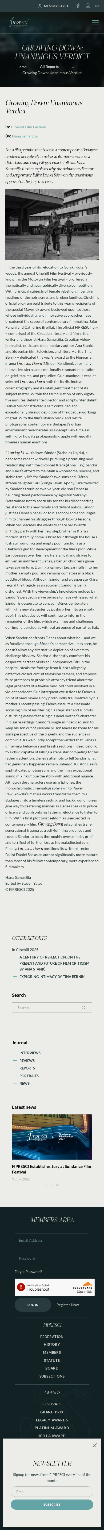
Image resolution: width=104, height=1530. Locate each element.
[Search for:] (52, 1007)
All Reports (49, 66)
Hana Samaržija (25, 136)
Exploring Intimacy (38, 977)
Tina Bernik (74, 977)
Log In (32, 1304)
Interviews (30, 1053)
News (24, 1083)
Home (22, 66)
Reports (27, 1068)
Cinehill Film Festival (28, 127)
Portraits (29, 1076)
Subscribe (52, 1504)
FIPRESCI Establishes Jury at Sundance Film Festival (51, 1169)
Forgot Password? (28, 1272)
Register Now (68, 1304)
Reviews (27, 1061)
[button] (47, 1185)
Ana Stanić (35, 969)
